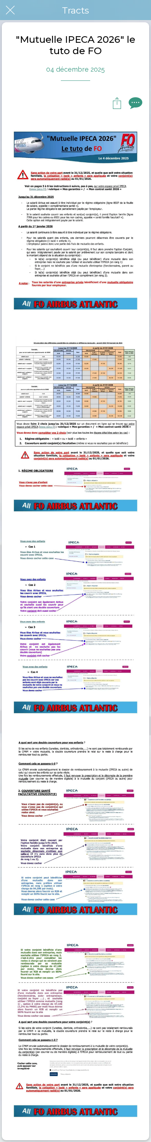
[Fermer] (10, 10)
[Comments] (134, 103)
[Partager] (117, 103)
